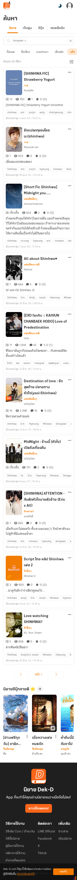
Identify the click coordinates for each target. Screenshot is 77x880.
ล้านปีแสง (37, 753)
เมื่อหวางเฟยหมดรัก (42, 741)
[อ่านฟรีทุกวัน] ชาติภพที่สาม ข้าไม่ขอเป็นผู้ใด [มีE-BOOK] (13, 741)
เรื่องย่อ (59, 52)
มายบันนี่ (28, 516)
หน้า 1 (38, 674)
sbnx (26, 338)
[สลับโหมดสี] (60, 6)
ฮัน (4, 753)
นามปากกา (42, 52)
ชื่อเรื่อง (25, 52)
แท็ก (72, 52)
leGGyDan (29, 403)
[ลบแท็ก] (25, 41)
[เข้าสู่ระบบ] (70, 6)
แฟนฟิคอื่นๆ (30, 199)
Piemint (28, 269)
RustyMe (28, 90)
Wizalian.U (30, 576)
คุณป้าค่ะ (66, 753)
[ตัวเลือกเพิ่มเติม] (69, 72)
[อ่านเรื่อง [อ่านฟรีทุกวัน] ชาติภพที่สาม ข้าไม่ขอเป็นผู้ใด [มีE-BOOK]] (15, 713)
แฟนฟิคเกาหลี (32, 264)
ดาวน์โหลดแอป (39, 808)
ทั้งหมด (11, 52)
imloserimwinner (33, 203)
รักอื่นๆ (27, 571)
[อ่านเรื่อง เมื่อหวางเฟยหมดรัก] (44, 713)
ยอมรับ (63, 871)
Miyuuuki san (31, 147)
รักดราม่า (29, 511)
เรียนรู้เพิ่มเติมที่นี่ (25, 874)
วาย (26, 85)
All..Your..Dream (33, 632)
